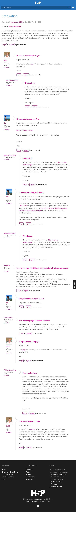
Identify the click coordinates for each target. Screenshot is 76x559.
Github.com (23, 206)
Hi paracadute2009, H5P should (31, 193)
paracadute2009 (17, 22)
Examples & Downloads (10, 472)
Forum (4, 479)
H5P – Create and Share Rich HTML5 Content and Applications (38, 3)
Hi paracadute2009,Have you (28, 56)
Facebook (29, 470)
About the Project (56, 486)
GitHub (28, 474)
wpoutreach (8, 318)
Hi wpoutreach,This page (29, 342)
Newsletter (29, 479)
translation (27, 158)
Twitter (28, 472)
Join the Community (56, 474)
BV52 (6, 60)
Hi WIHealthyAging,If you (29, 421)
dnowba (7, 265)
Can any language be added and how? (34, 320)
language (28, 165)
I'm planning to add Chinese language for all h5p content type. (42, 268)
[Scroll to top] (38, 507)
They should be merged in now (31, 299)
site (32, 64)
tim (5, 123)
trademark (39, 499)
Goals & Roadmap (8, 477)
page (24, 350)
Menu (73, 8)
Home (4, 470)
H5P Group (49, 499)
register (11, 45)
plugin (32, 429)
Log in (4, 45)
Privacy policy (31, 501)
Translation (30, 83)
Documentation (7, 474)
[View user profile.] (7, 58)
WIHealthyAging (10, 370)
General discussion (14, 27)
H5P (38, 493)
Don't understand (29, 373)
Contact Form (30, 477)
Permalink (6, 67)
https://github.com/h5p (24, 130)
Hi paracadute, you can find (27, 119)
